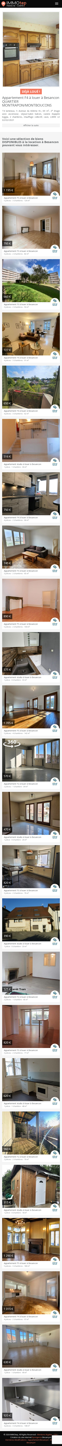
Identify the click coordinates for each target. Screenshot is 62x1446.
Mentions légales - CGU (47, 1434)
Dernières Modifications (16, 1440)
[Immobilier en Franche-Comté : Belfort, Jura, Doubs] (14, 4)
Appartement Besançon (38, 1440)
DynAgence (37, 1437)
